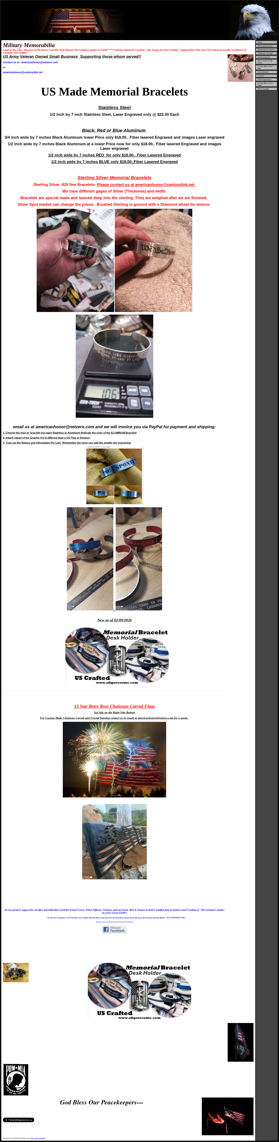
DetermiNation (263, 72)
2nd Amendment (264, 57)
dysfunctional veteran (266, 50)
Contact (261, 76)
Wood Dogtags (263, 89)
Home (260, 42)
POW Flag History (265, 79)
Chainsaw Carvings (265, 53)
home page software (37, 1138)
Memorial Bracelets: (265, 46)
